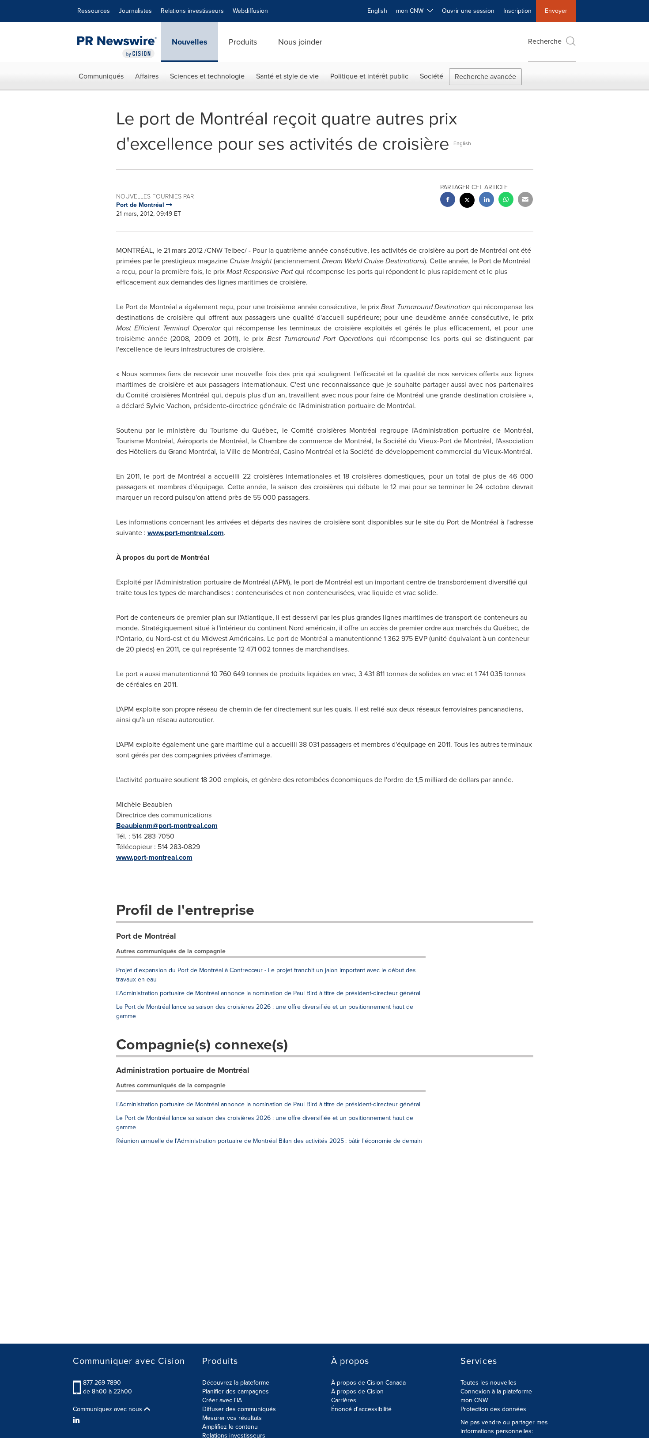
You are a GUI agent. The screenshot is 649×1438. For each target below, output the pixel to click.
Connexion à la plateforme (496, 1391)
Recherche (545, 41)
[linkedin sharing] (486, 200)
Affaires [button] (146, 76)
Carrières (343, 1400)
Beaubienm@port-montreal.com (167, 825)
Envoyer (556, 10)
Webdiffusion (250, 10)
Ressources (93, 10)
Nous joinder (300, 42)
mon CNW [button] (411, 10)
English (377, 10)
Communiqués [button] (101, 76)
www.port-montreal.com (185, 533)
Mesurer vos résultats (232, 1418)
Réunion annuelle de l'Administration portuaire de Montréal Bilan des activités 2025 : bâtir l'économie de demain (269, 1141)
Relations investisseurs (192, 10)
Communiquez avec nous (108, 1409)
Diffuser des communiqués (239, 1409)
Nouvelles (190, 42)
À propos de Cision (357, 1391)
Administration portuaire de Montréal (182, 1070)
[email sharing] (525, 200)
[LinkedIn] (77, 1420)
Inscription (517, 10)
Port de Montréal (146, 936)
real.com (178, 857)
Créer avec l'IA (222, 1400)
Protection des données (493, 1409)
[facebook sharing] (447, 200)
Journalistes (135, 10)
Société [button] (431, 76)
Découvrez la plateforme (235, 1382)
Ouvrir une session (468, 10)
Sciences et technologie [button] (207, 76)
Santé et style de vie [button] (287, 76)
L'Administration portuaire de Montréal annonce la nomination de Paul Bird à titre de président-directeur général (268, 993)
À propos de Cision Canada (368, 1382)
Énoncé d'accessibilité (361, 1409)
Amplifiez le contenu (230, 1426)
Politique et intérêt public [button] (369, 76)
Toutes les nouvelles (488, 1382)
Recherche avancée (485, 76)
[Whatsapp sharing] (505, 200)
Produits (243, 42)
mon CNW (474, 1400)
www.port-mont (140, 857)
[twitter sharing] (467, 201)
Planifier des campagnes (235, 1391)
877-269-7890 (102, 1382)
